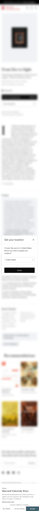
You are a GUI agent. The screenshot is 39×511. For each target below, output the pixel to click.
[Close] (33, 239)
